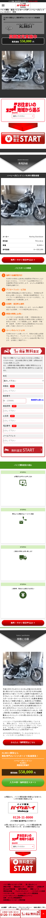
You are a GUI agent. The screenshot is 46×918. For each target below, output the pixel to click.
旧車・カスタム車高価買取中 (12, 898)
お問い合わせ (12, 907)
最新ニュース (34, 889)
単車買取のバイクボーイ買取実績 (14, 900)
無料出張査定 (22, 889)
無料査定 (22, 450)
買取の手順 (7, 887)
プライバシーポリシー (25, 907)
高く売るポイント (31, 884)
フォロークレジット (21, 891)
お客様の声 (40, 887)
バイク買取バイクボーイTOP (12, 884)
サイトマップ (25, 909)
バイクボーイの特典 (38, 891)
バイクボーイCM (8, 893)
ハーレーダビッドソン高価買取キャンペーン (17, 895)
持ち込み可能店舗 (9, 889)
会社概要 (4, 907)
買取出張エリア (19, 887)
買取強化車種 (7, 891)
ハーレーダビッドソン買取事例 (28, 893)
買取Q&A (30, 887)
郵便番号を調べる (37, 400)
